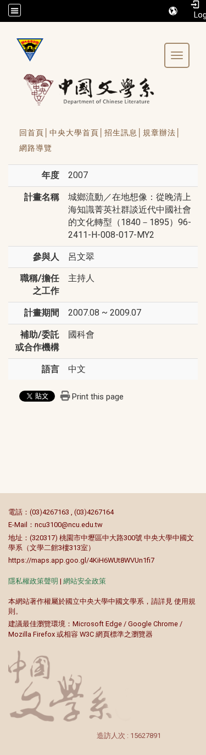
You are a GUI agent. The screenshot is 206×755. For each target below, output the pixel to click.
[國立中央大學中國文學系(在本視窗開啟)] (25, 49)
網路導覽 (35, 148)
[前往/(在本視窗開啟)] (99, 89)
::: (2, 512)
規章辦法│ (162, 132)
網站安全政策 (84, 581)
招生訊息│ (123, 132)
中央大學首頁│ (76, 132)
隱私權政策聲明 (33, 581)
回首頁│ (34, 132)
